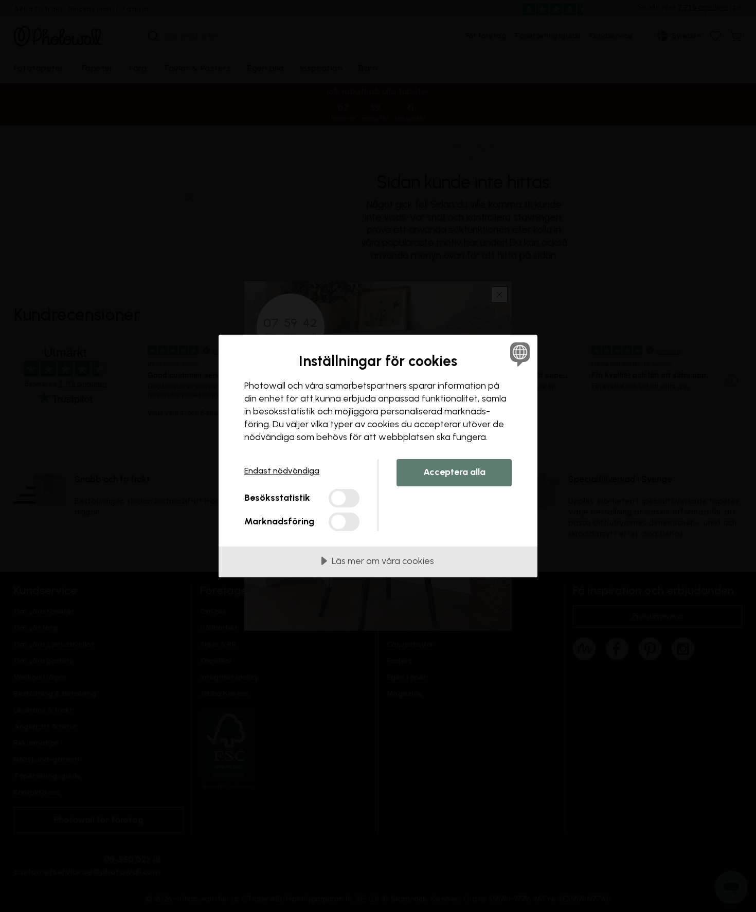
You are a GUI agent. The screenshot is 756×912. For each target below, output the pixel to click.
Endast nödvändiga (281, 471)
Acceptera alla (454, 472)
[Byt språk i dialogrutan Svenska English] (518, 354)
